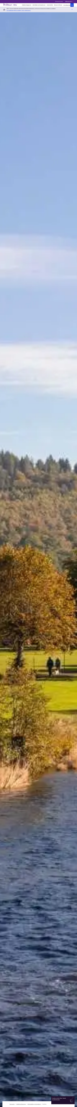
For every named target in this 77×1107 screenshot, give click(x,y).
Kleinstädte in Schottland (34, 1104)
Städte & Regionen (26, 5)
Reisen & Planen (58, 5)
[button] (72, 9)
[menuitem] (26, 5)
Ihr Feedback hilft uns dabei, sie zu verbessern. (19, 10)
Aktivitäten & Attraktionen (38, 5)
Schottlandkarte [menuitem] (67, 5)
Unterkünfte (50, 5)
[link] (72, 5)
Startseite (12, 1104)
